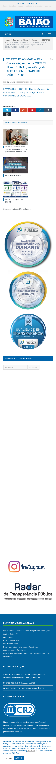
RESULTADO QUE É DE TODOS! (15, 688)
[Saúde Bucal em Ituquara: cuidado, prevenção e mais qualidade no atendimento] (15, 137)
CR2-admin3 (11, 82)
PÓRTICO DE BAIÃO (27, 6)
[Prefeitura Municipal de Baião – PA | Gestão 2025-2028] (28, 21)
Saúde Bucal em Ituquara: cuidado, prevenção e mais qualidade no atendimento (16, 149)
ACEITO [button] (18, 758)
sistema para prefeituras (35, 722)
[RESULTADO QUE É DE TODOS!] (15, 189)
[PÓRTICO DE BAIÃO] (15, 165)
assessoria (21, 725)
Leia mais (31, 750)
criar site (19, 722)
